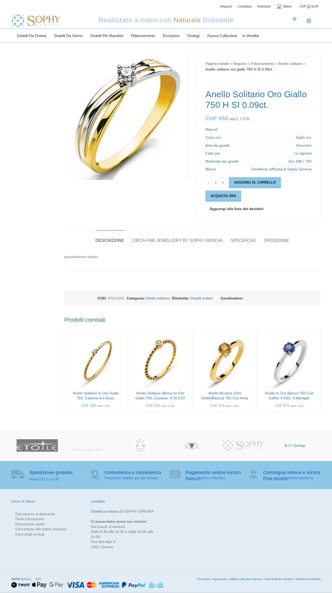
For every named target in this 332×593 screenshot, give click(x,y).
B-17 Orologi (295, 445)
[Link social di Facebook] (247, 298)
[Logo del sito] (35, 20)
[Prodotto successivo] (221, 81)
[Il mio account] (318, 21)
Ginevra (21, 579)
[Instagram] (26, 6)
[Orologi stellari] (37, 445)
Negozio (240, 63)
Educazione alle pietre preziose (41, 529)
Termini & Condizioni (307, 579)
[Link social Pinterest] (265, 298)
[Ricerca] (318, 35)
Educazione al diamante (35, 514)
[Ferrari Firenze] (89, 445)
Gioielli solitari (201, 298)
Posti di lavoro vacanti (278, 579)
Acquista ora (223, 196)
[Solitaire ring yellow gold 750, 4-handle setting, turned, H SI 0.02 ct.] (95, 360)
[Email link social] (259, 298)
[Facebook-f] (14, 6)
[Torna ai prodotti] (215, 81)
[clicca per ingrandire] (74, 169)
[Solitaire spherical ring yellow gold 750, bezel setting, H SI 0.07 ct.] (160, 360)
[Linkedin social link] (271, 298)
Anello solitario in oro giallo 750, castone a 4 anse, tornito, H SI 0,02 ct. (96, 398)
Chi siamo (202, 579)
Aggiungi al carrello (255, 182)
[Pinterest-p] (31, 6)
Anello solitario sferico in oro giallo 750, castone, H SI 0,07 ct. (160, 398)
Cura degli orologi (29, 534)
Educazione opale (30, 524)
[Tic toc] (43, 6)
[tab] (109, 238)
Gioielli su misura (105, 511)
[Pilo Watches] (192, 445)
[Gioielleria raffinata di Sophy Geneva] (243, 445)
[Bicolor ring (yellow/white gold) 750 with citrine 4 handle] (224, 360)
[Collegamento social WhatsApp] (278, 298)
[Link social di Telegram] (284, 298)
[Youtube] (37, 6)
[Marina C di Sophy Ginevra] (140, 445)
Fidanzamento (262, 63)
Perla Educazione (29, 519)
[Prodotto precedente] (208, 81)
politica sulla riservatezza (245, 579)
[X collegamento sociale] (253, 298)
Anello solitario (290, 63)
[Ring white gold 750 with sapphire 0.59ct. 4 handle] (289, 360)
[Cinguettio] (20, 6)
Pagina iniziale (217, 63)
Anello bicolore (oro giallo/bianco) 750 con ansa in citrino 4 (224, 398)
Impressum (219, 579)
